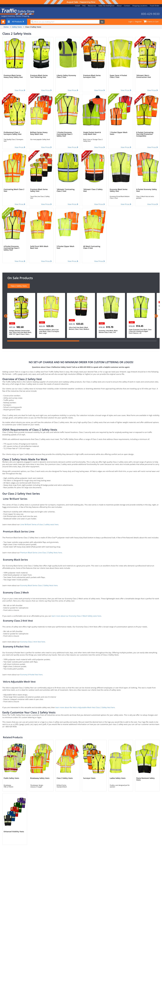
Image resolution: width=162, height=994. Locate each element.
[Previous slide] (5, 316)
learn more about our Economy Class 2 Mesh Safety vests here (76, 616)
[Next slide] (156, 316)
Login (130, 21)
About (119, 5)
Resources (92, 5)
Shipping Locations (139, 5)
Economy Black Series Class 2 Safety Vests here (39, 585)
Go (102, 22)
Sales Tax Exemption (106, 5)
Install (77, 5)
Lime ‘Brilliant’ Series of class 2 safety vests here (39, 524)
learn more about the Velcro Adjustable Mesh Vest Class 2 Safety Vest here (85, 707)
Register (138, 21)
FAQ (84, 5)
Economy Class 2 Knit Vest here (32, 642)
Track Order (154, 5)
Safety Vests (17, 27)
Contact (127, 5)
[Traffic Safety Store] (17, 11)
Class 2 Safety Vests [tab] (19, 286)
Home (6, 27)
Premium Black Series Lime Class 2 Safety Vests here (41, 552)
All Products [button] (17, 21)
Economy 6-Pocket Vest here (31, 674)
